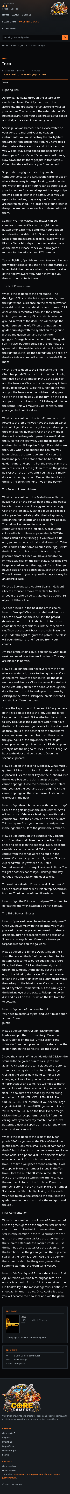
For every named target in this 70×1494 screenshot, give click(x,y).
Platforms (9, 21)
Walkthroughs (29, 21)
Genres (27, 14)
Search (5, 1454)
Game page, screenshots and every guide (26, 1337)
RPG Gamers (20, 1474)
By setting (7, 1441)
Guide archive (8, 1470)
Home (6, 14)
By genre (6, 1437)
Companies (9, 28)
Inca (28, 45)
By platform (8, 1446)
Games (16, 14)
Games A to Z (8, 1433)
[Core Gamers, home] (59, 8)
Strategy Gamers (35, 1474)
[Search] (65, 37)
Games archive (9, 1466)
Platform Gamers (52, 1474)
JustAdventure (9, 1477)
